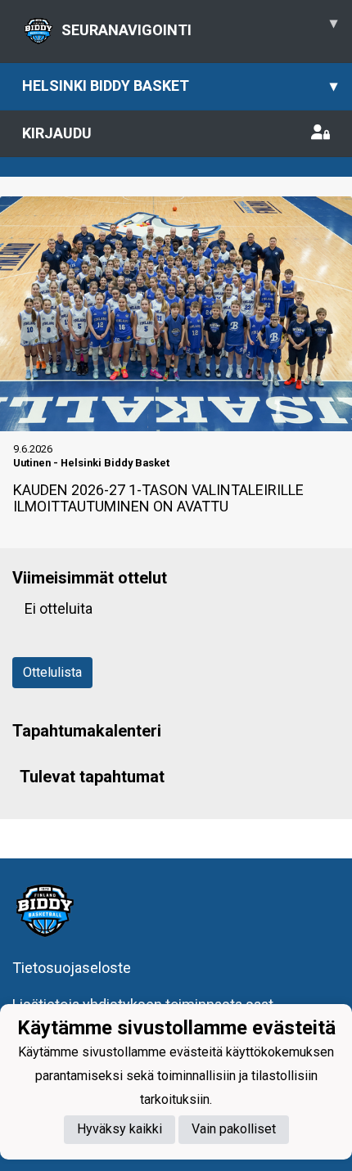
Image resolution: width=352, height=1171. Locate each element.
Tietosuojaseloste (71, 967)
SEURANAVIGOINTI (199, 26)
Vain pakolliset (234, 1129)
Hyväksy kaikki (119, 1129)
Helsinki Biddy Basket (179, 85)
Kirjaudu (57, 133)
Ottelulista (52, 672)
